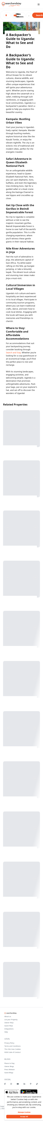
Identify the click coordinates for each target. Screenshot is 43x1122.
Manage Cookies (24, 1112)
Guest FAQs (8, 1026)
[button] (19, 15)
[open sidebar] (38, 4)
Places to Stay (9, 1063)
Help (6, 1032)
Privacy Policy (9, 1043)
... (28, 15)
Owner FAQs (9, 1023)
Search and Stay (13, 352)
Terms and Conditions (12, 1046)
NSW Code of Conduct (12, 1052)
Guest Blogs (8, 1073)
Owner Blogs (9, 1066)
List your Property (10, 1019)
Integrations (9, 1029)
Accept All (24, 1116)
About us (7, 1016)
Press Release (9, 1069)
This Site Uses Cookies (12, 1049)
